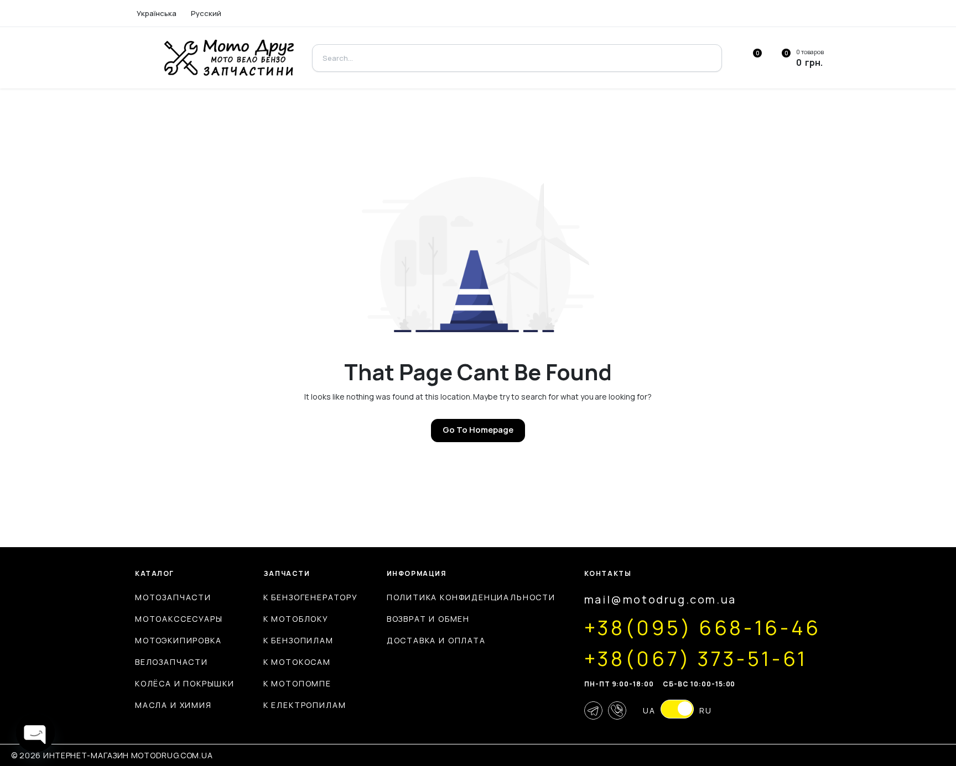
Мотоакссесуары (178, 618)
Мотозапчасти (173, 597)
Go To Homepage (478, 430)
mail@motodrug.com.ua (660, 599)
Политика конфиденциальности (471, 597)
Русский (206, 13)
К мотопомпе (297, 683)
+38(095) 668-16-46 (702, 628)
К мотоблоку (296, 618)
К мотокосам (297, 662)
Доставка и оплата (436, 640)
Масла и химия (173, 705)
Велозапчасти (171, 662)
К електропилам (304, 705)
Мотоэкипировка (178, 640)
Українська (156, 13)
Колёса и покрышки (185, 683)
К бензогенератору (310, 597)
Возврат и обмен (428, 618)
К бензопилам (298, 640)
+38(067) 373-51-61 (696, 659)
